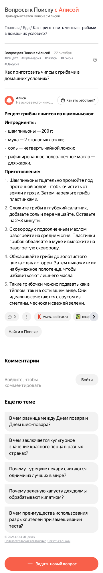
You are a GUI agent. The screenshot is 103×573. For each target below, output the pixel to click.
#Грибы (67, 58)
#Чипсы (51, 58)
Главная (12, 27)
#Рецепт (11, 58)
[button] (95, 59)
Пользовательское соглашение (25, 541)
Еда (26, 27)
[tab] (12, 316)
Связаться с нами (58, 541)
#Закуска (12, 64)
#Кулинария (31, 58)
